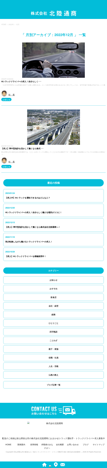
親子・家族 (53, 349)
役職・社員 (53, 357)
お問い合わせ (73, 444)
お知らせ (6, 99)
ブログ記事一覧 (53, 384)
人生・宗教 (53, 366)
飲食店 (54, 297)
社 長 (11, 94)
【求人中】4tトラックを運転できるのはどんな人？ (27, 197)
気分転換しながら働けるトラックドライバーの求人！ (28, 241)
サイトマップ (99, 444)
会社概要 (60, 444)
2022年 (11, 24)
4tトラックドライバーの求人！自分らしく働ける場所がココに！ (33, 212)
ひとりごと (53, 323)
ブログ (86, 444)
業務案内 (21, 444)
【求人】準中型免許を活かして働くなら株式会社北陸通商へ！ (32, 227)
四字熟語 (53, 331)
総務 (53, 314)
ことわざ (53, 340)
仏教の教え (53, 374)
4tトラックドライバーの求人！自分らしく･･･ (21, 81)
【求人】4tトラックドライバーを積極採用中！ (25, 256)
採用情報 (34, 444)
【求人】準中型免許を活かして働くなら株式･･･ (22, 148)
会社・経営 (53, 305)
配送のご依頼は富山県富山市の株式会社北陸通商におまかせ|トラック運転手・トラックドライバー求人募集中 (53, 438)
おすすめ (53, 288)
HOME (8, 444)
